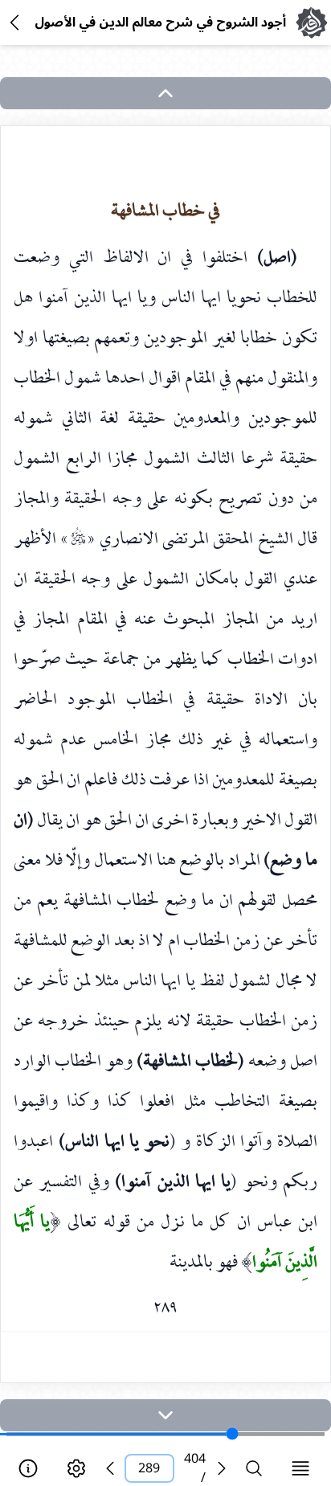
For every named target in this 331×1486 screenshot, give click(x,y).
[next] (165, 1415)
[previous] (110, 1468)
